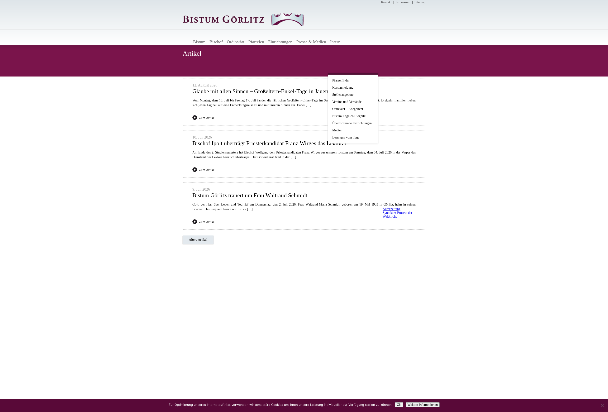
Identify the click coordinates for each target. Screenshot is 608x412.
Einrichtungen (280, 41)
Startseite (186, 42)
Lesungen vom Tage (345, 137)
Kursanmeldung (342, 87)
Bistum (199, 41)
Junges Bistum (396, 153)
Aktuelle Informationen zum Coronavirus (396, 84)
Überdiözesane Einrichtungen (352, 123)
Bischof (216, 41)
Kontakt (386, 2)
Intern (335, 41)
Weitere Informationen (423, 405)
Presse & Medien (311, 41)
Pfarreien (256, 41)
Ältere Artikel (198, 239)
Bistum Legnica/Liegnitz (349, 116)
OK (399, 405)
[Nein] (602, 405)
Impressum (403, 2)
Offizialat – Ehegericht (347, 109)
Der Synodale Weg (396, 229)
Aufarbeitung (391, 209)
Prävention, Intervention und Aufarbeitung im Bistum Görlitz (396, 200)
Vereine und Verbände (346, 102)
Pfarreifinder (341, 80)
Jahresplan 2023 (396, 120)
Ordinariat (235, 41)
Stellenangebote (342, 94)
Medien (337, 130)
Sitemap (419, 2)
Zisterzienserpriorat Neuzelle (396, 179)
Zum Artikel (207, 118)
